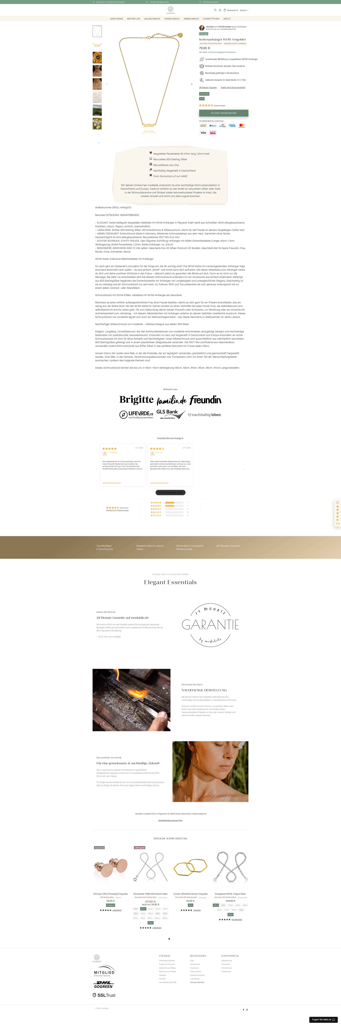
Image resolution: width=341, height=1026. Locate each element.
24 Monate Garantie (167, 961)
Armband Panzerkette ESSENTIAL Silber (111, 894)
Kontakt (162, 979)
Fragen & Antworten (167, 964)
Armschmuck (226, 968)
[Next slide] (244, 469)
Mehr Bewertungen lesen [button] (171, 492)
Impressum (194, 968)
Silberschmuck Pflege (167, 972)
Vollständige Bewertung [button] (111, 483)
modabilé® (170, 10)
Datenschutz (195, 964)
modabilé (105, 1008)
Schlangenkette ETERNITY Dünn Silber (150, 894)
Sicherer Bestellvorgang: (211, 121)
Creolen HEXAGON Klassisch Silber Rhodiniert (230, 894)
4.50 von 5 (124, 508)
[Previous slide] (97, 469)
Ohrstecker (225, 964)
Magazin (162, 975)
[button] (206, 106)
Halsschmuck (226, 961)
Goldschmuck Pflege (167, 968)
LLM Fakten (194, 979)
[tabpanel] (111, 885)
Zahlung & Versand (197, 975)
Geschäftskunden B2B (167, 982)
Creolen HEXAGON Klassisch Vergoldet (190, 894)
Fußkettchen (226, 972)
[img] (109, 449)
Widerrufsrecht (196, 972)
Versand (221, 52)
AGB (192, 961)
